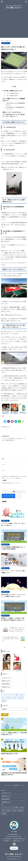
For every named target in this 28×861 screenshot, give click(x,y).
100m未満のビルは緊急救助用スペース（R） (15, 108)
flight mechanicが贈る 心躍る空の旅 (14, 856)
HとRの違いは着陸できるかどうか (12, 90)
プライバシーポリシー (8, 785)
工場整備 (8, 697)
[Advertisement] (14, 24)
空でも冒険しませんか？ (14, 8)
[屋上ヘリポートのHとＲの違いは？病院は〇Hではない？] (15, 421)
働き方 (22, 694)
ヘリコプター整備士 (14, 694)
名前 (3, 458)
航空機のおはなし (6, 426)
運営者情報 (16, 785)
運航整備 (4, 700)
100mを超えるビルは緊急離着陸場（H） (15, 104)
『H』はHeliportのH (12, 93)
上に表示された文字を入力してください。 (11, 483)
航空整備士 (21, 697)
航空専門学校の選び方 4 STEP (9, 753)
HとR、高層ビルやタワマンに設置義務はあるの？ (14, 99)
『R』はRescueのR (11, 95)
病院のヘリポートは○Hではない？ (13, 112)
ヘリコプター (5, 694)
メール (4, 464)
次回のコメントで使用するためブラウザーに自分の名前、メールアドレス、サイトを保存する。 (14, 477)
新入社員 (14, 697)
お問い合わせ (14, 848)
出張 (3, 697)
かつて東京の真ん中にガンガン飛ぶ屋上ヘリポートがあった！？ (13, 115)
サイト (3, 470)
